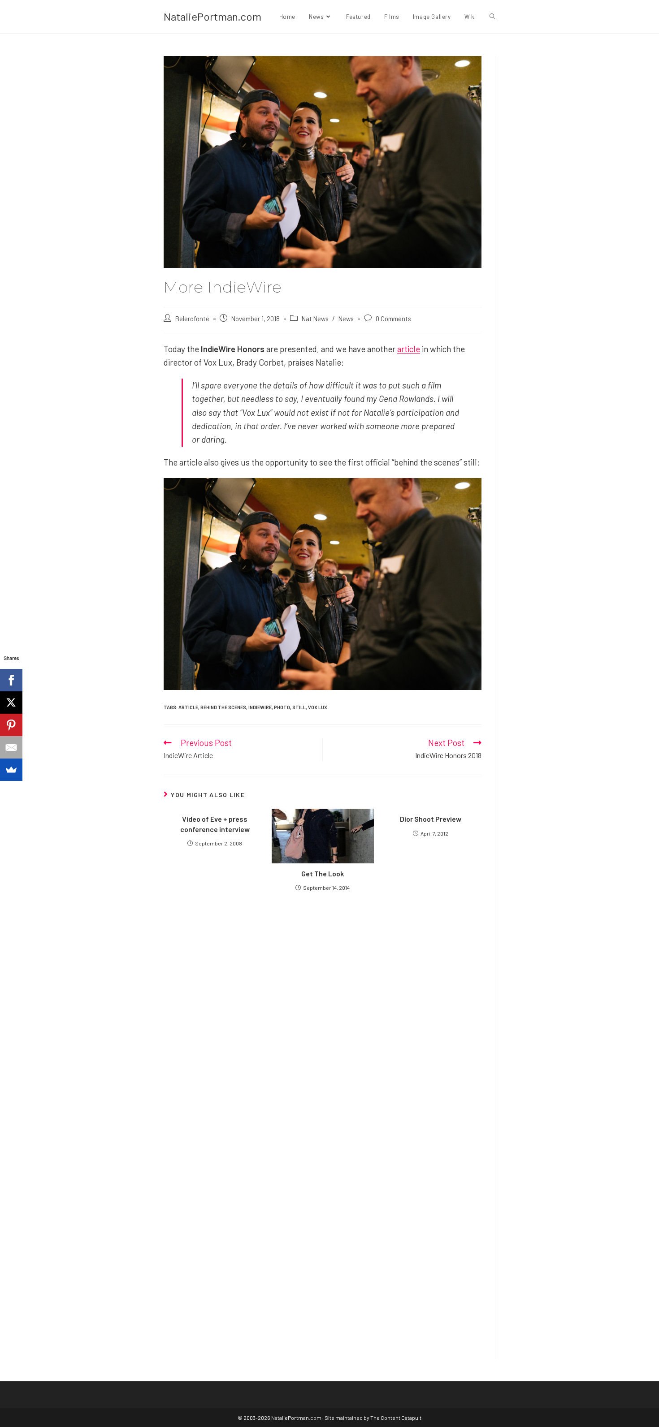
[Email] (11, 747)
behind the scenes (223, 707)
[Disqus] (322, 1229)
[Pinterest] (11, 725)
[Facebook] (11, 680)
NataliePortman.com (212, 16)
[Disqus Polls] (323, 1005)
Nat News (315, 319)
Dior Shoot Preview (430, 819)
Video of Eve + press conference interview (215, 824)
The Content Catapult (395, 1417)
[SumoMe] (11, 770)
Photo (282, 707)
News (346, 319)
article (408, 349)
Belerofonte (192, 319)
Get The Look (322, 873)
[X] (11, 702)
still (299, 707)
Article (188, 707)
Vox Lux (317, 707)
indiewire (260, 707)
